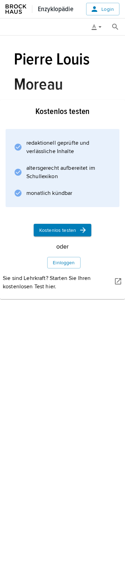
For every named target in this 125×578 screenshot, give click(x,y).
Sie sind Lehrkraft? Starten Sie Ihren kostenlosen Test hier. (47, 282)
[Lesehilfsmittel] (99, 26)
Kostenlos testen (57, 230)
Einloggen (64, 263)
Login (107, 9)
